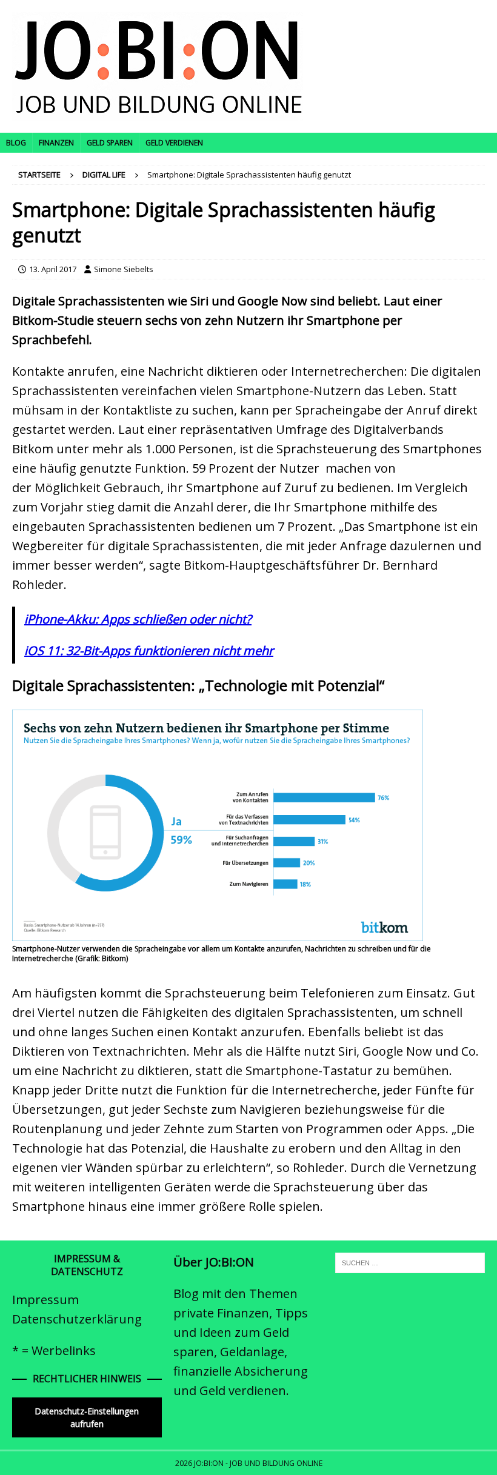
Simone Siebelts (123, 269)
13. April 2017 (52, 269)
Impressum (45, 1299)
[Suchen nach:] (410, 1262)
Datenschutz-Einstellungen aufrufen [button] (87, 1417)
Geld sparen (110, 143)
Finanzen (56, 143)
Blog (16, 143)
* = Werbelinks (54, 1350)
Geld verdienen (174, 143)
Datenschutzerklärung (77, 1319)
